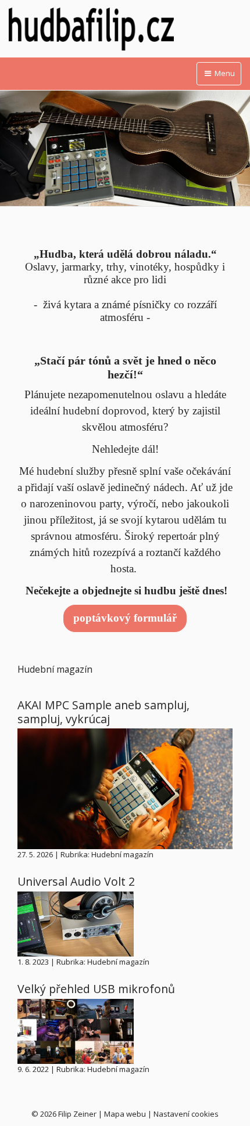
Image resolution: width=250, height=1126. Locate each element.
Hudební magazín (122, 854)
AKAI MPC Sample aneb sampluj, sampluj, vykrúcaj (103, 711)
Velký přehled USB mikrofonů (96, 989)
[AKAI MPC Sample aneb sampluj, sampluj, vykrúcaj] (125, 787)
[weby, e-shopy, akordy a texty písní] (125, 29)
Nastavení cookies (186, 1114)
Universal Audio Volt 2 (76, 881)
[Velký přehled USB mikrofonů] (75, 1030)
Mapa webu (125, 1114)
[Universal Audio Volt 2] (75, 923)
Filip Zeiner (77, 1114)
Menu (224, 73)
